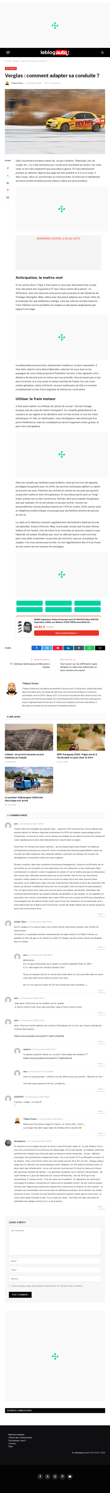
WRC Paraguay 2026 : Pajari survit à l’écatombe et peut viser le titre (77, 756)
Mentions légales (16, 1434)
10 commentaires (54, 83)
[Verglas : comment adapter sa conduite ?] (55, 121)
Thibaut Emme (17, 83)
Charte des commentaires (20, 1437)
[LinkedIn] (8, 183)
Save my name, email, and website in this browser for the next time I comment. (47, 1286)
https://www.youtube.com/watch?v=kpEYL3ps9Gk (39, 1036)
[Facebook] (8, 168)
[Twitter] (8, 175)
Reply (101, 914)
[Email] (8, 197)
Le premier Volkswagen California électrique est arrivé (24, 799)
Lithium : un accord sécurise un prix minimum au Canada (24, 756)
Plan (10, 1446)
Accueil (8, 61)
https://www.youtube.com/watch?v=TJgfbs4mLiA (47, 1058)
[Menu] (8, 52)
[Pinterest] (8, 190)
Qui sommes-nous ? (17, 1440)
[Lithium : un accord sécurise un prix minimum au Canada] (29, 737)
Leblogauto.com (81, 1453)
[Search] (102, 52)
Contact (12, 1443)
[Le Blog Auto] (55, 52)
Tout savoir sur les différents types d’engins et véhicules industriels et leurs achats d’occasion (78, 667)
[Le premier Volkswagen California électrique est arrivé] (29, 780)
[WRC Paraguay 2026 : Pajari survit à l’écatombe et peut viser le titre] (81, 737)
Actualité (11, 68)
